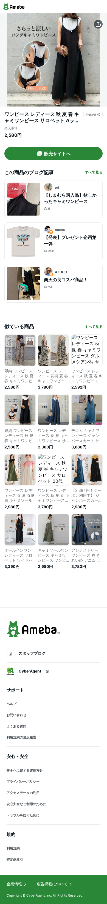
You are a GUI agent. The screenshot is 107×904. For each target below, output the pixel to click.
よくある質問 (16, 726)
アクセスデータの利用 (23, 793)
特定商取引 (15, 859)
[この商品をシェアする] (98, 24)
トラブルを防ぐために (23, 815)
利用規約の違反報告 (21, 737)
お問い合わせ (16, 715)
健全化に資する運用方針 (25, 770)
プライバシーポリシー (23, 781)
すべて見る (94, 172)
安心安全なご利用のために (26, 804)
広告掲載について (52, 883)
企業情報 (14, 883)
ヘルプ (11, 704)
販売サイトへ (57, 153)
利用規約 (13, 848)
